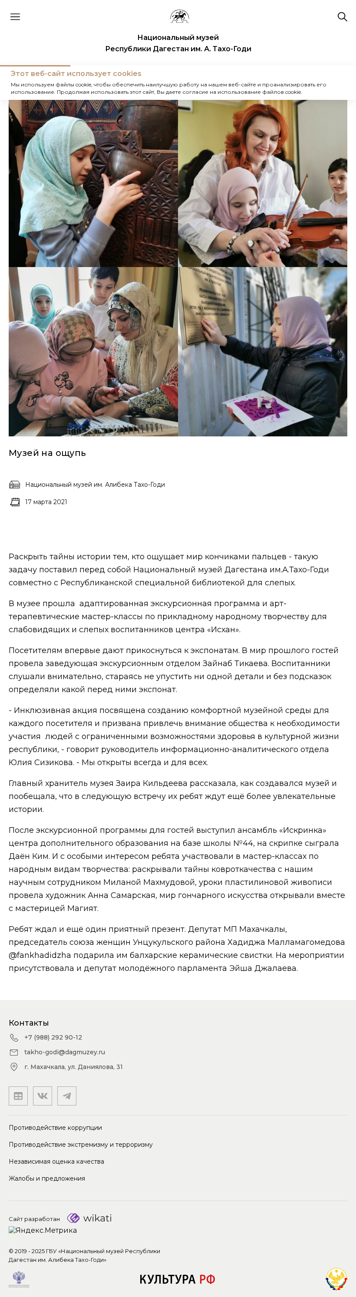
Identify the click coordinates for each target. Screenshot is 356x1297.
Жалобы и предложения (47, 1178)
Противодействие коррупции (55, 1128)
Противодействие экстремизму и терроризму (81, 1144)
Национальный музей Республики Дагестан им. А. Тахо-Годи (178, 43)
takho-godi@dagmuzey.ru (64, 1052)
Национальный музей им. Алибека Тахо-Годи (95, 484)
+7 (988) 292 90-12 (53, 1037)
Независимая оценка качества (56, 1161)
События (63, 82)
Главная (24, 82)
